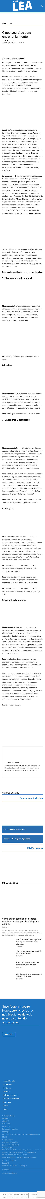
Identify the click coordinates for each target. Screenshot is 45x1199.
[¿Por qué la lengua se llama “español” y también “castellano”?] (8, 954)
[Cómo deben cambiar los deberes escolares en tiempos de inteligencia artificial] (22, 901)
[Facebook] (5, 48)
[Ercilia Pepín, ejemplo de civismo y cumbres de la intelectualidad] (8, 965)
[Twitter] (12, 48)
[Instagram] (37, 1169)
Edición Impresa (35, 848)
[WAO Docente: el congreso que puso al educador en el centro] (8, 977)
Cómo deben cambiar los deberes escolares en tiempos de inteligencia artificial (20, 921)
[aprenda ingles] (22, 808)
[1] (22, 818)
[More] (24, 48)
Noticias (7, 23)
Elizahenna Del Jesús (13, 762)
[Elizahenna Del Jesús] (10, 754)
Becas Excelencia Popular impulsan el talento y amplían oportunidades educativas (28, 942)
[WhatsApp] (18, 48)
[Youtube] (42, 1169)
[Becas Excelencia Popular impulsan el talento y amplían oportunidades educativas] (8, 943)
